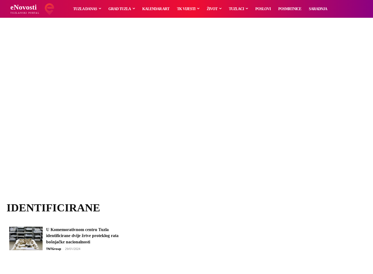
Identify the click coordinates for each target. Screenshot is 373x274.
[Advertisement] (186, 116)
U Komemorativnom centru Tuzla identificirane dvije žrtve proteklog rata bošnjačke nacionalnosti (82, 235)
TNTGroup (53, 249)
